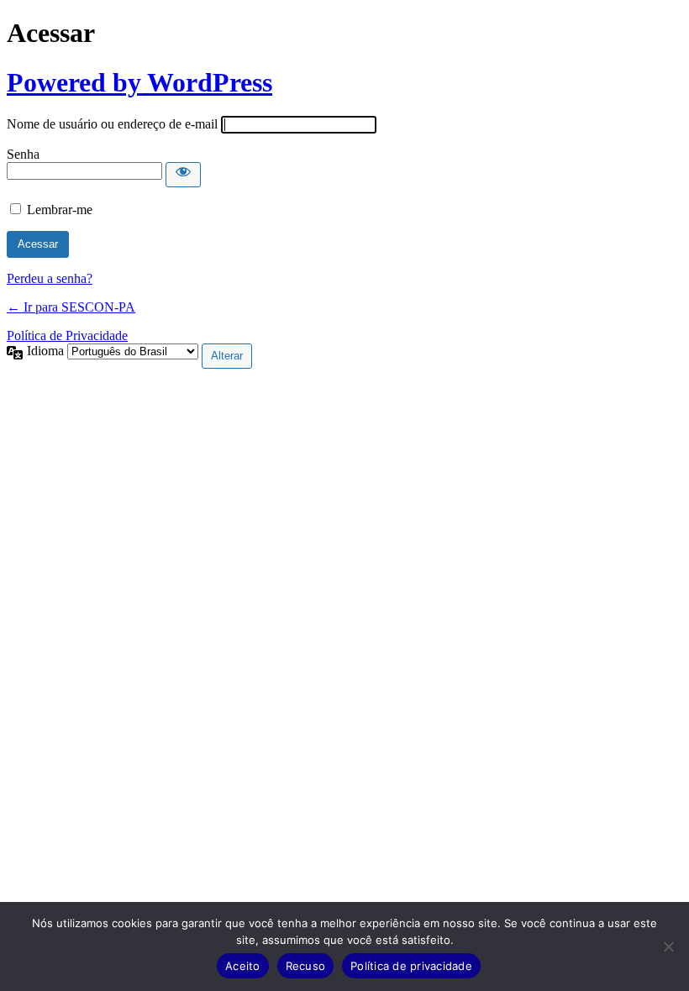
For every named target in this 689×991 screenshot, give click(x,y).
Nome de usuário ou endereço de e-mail (112, 124)
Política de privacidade (411, 966)
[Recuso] (668, 946)
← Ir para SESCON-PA (71, 307)
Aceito (242, 966)
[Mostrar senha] (183, 174)
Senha (23, 154)
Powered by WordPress (139, 82)
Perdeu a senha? (49, 278)
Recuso (306, 966)
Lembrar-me (59, 209)
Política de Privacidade (67, 335)
